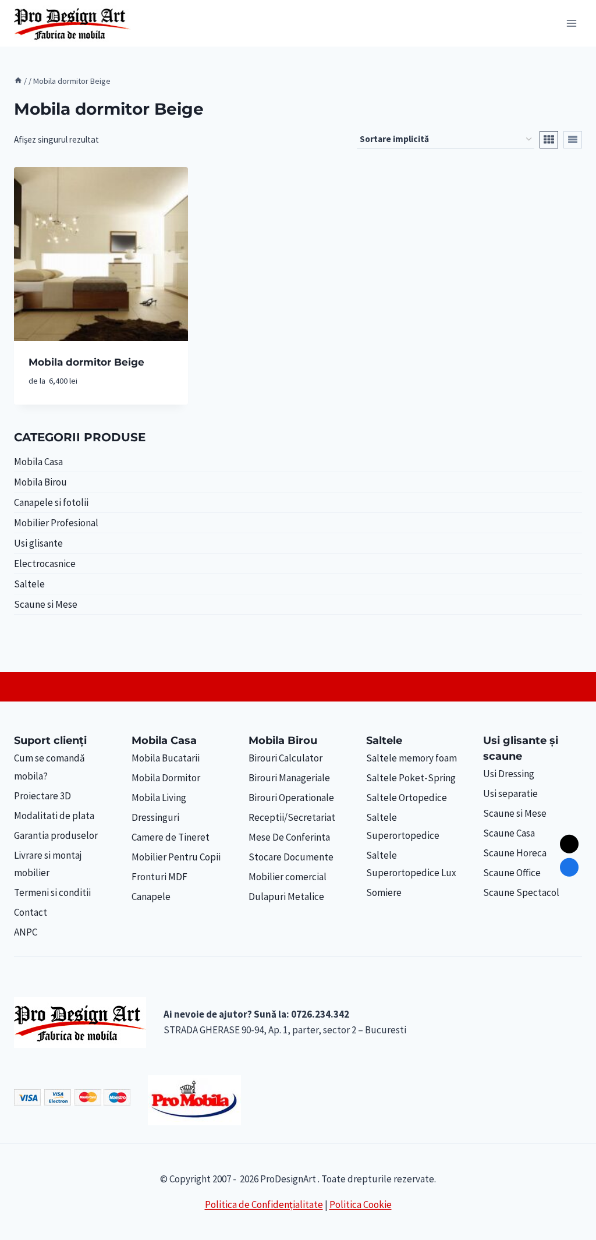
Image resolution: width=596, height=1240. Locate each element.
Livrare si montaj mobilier (48, 864)
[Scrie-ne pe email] (569, 843)
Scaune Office (512, 872)
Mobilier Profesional (56, 522)
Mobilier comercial (288, 876)
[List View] (572, 139)
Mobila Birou (40, 482)
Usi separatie (510, 793)
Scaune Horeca (515, 852)
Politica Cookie (360, 1204)
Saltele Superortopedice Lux (411, 864)
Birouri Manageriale (289, 777)
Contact (30, 912)
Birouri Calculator (285, 758)
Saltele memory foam (411, 758)
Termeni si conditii (52, 892)
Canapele (151, 896)
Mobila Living (159, 797)
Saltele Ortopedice (406, 797)
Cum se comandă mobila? (49, 767)
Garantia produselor (56, 835)
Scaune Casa (509, 833)
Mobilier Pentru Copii (176, 857)
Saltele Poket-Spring (411, 777)
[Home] (18, 81)
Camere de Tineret (171, 837)
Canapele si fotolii (51, 502)
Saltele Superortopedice (402, 826)
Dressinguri (155, 817)
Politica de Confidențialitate (264, 1204)
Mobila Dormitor (166, 777)
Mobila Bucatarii (166, 758)
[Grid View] (549, 139)
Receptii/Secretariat (292, 817)
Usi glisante (38, 543)
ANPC (25, 932)
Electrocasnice (45, 563)
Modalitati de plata (54, 815)
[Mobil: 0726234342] (569, 867)
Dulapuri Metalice (286, 896)
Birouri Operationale (291, 797)
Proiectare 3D (42, 795)
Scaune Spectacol (521, 892)
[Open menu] (571, 23)
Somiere (384, 892)
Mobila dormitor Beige (86, 362)
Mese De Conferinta (289, 837)
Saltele (29, 584)
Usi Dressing (508, 773)
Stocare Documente (291, 857)
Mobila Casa (38, 461)
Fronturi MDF (159, 876)
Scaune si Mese (45, 604)
